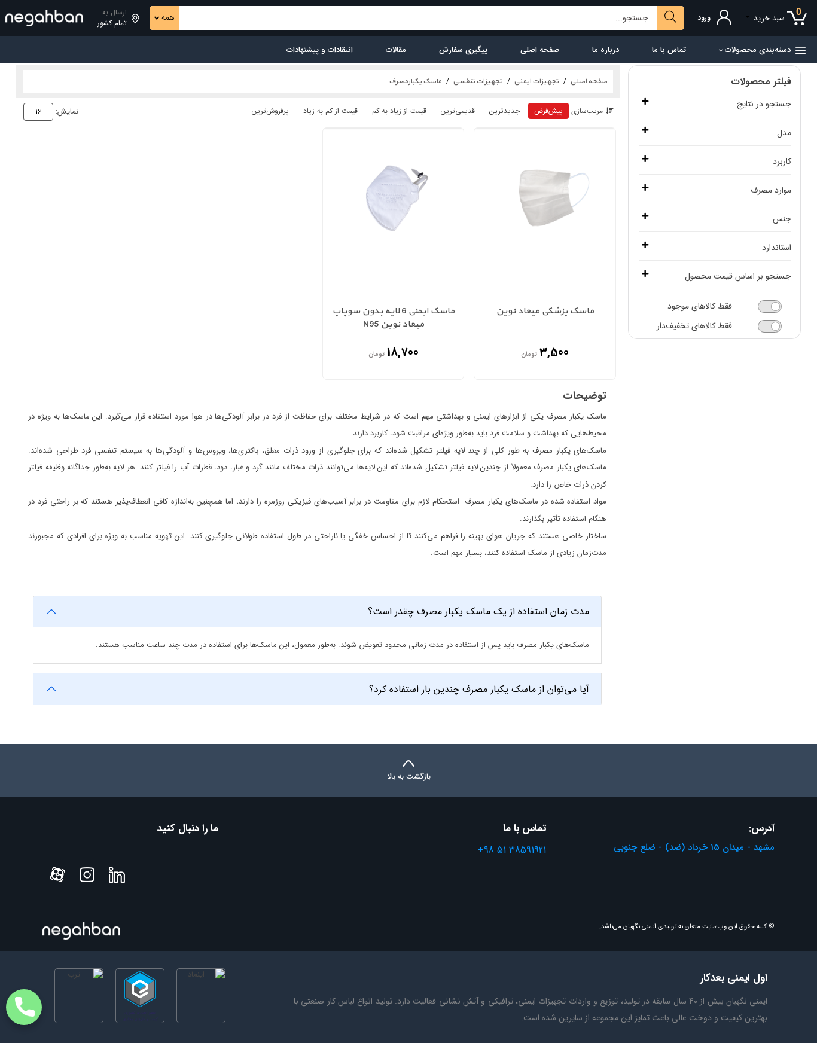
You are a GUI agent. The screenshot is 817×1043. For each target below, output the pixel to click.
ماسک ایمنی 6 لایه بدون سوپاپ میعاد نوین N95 (393, 318)
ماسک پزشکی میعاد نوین (545, 311)
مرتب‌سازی (587, 111)
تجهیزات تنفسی (477, 81)
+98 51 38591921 (512, 850)
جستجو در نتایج (764, 104)
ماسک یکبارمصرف (415, 81)
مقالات (396, 50)
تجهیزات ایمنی (536, 81)
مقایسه (491, 272)
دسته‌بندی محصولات (758, 50)
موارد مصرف (771, 190)
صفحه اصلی (539, 50)
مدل (784, 133)
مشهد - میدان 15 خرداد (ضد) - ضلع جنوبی (694, 847)
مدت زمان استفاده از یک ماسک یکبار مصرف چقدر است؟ (478, 611)
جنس (782, 219)
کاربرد (782, 161)
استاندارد (776, 248)
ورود (704, 17)
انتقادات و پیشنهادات (319, 50)
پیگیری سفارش (463, 50)
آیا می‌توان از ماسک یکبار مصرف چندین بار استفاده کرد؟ (479, 689)
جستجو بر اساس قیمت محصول (738, 276)
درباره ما (605, 50)
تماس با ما (669, 50)
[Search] (670, 18)
